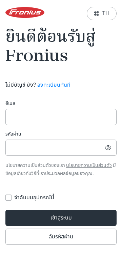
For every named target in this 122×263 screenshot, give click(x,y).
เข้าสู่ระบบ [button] (61, 217)
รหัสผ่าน (13, 134)
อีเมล (10, 103)
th (101, 13)
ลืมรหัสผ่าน (61, 236)
